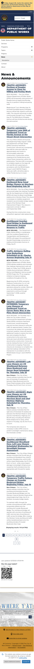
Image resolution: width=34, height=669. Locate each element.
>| (18, 543)
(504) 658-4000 (18, 634)
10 (16, 539)
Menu (31, 11)
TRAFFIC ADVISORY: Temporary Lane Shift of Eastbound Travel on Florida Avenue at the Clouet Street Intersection (19, 132)
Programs (4, 47)
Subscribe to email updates (18, 638)
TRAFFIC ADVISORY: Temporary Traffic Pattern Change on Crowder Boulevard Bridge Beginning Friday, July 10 (19, 480)
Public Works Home (7, 40)
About (3, 67)
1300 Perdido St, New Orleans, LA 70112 (18, 629)
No (10, 566)
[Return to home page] (4, 18)
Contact (4, 63)
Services (4, 43)
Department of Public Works (15, 26)
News (3, 57)
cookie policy (23, 657)
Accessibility (22, 647)
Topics (3, 50)
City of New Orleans (23, 83)
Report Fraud (16, 645)
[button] (32, 47)
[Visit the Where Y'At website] (17, 607)
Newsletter (5, 60)
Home (3, 26)
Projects (4, 53)
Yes (4, 566)
